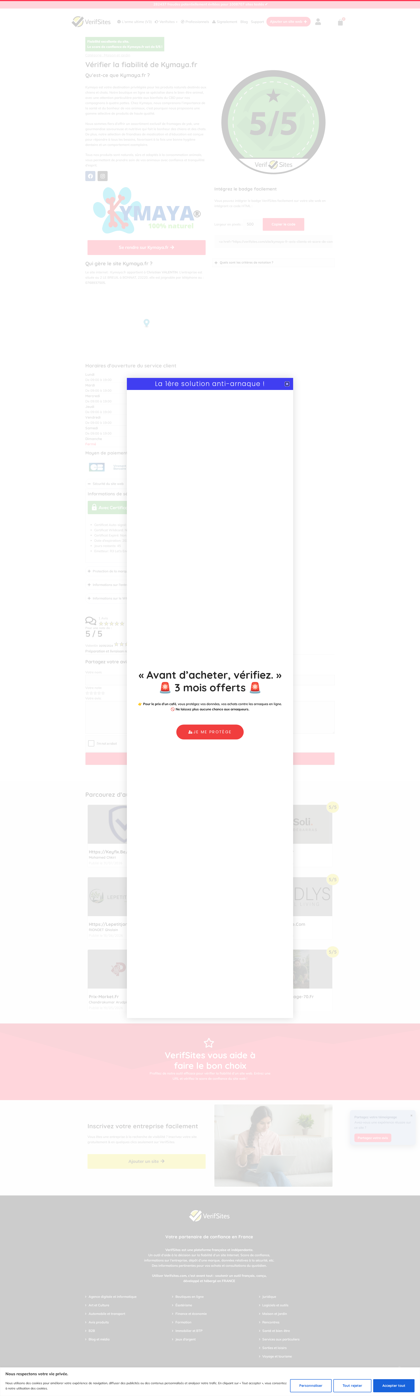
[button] (287, 384)
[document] (210, 698)
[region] (210, 1381)
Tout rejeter (352, 1385)
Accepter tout (393, 1385)
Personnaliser (310, 1385)
